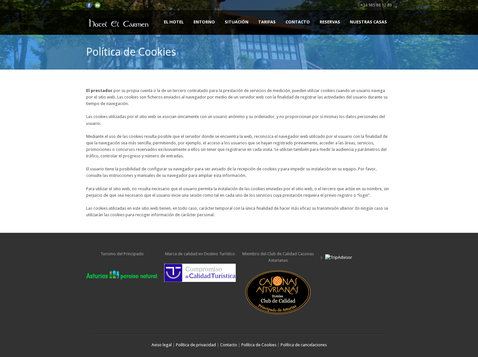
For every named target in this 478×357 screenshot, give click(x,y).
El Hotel (174, 22)
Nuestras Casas (368, 22)
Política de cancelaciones (304, 344)
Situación (236, 22)
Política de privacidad (196, 344)
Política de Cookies (258, 344)
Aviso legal (162, 344)
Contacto (297, 22)
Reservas (330, 22)
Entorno (204, 22)
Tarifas (267, 22)
